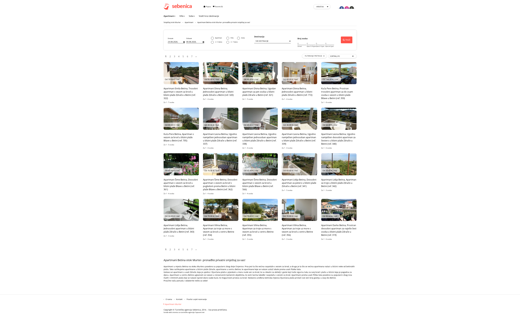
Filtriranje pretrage (314, 56)
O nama (169, 299)
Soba (243, 38)
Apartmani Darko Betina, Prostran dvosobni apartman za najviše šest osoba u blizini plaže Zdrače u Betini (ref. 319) (338, 230)
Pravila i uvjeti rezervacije (197, 299)
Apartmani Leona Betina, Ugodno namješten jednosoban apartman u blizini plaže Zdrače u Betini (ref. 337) (220, 139)
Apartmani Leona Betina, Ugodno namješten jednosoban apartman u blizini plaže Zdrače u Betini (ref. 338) (259, 139)
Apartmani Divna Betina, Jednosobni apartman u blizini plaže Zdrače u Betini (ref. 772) (297, 91)
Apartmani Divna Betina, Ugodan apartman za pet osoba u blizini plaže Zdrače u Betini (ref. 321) (259, 91)
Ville (181, 16)
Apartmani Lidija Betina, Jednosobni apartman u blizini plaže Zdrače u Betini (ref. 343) (179, 228)
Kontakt (179, 299)
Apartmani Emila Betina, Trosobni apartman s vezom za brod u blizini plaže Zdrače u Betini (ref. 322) (181, 93)
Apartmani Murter (173, 304)
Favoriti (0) (218, 6)
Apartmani (169, 16)
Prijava (208, 6)
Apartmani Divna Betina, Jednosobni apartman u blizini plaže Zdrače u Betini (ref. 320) (218, 91)
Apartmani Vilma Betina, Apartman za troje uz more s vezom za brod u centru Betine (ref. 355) (258, 230)
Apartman (218, 38)
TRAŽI (347, 40)
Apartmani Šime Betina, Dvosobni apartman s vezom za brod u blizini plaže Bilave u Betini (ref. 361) (181, 184)
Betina (185, 266)
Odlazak (189, 38)
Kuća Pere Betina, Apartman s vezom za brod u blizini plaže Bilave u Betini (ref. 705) (179, 137)
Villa (231, 38)
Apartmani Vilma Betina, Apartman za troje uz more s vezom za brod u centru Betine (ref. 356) (297, 230)
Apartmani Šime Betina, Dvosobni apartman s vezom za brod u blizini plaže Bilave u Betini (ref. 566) (259, 184)
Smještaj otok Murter (172, 22)
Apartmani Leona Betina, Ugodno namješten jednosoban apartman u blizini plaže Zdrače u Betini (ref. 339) (299, 139)
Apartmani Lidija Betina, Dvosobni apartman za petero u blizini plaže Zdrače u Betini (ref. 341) (299, 183)
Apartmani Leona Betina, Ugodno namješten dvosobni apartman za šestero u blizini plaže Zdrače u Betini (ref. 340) (338, 139)
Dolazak (170, 38)
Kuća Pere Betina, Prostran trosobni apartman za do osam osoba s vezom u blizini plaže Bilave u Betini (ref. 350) (337, 93)
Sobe (191, 16)
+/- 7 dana (234, 42)
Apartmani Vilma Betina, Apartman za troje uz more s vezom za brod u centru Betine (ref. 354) (218, 230)
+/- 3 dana (218, 42)
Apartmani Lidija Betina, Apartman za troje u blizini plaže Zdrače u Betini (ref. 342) (338, 183)
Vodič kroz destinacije (209, 16)
